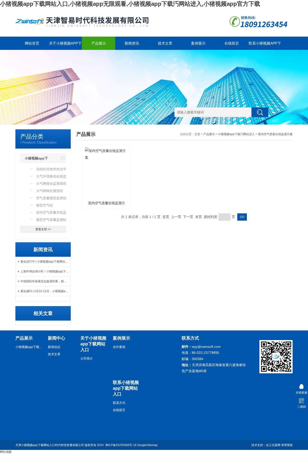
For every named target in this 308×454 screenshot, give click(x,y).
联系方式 (119, 403)
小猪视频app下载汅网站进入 (236, 134)
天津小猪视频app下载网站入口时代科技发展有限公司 (49, 445)
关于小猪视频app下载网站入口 (65, 45)
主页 (197, 134)
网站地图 (6, 452)
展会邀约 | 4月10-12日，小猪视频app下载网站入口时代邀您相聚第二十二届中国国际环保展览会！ (45, 291)
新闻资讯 (132, 43)
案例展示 (198, 43)
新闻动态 (54, 347)
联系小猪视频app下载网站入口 (265, 45)
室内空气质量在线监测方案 (275, 134)
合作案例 (119, 347)
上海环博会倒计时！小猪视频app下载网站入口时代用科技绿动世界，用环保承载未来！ (45, 271)
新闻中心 (56, 338)
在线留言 (232, 43)
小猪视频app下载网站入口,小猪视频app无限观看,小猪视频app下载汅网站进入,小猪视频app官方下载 (130, 3)
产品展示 (98, 43)
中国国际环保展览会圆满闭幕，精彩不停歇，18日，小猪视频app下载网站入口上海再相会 (45, 281)
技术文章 (165, 43)
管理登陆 (287, 445)
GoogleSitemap (147, 445)
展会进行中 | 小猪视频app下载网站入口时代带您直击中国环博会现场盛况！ (45, 261)
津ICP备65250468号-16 (120, 445)
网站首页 (32, 43)
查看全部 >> (43, 229)
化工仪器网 (273, 445)
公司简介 (86, 358)
